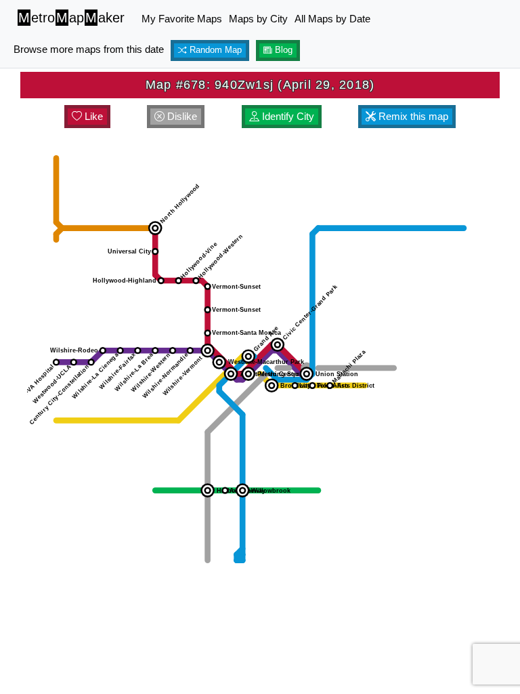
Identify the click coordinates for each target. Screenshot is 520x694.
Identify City (286, 116)
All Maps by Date (332, 18)
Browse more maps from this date (89, 49)
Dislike (181, 116)
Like (92, 116)
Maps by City (258, 18)
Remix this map (412, 116)
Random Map (214, 50)
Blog (282, 50)
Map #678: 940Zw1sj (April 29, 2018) (260, 84)
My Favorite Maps (182, 18)
